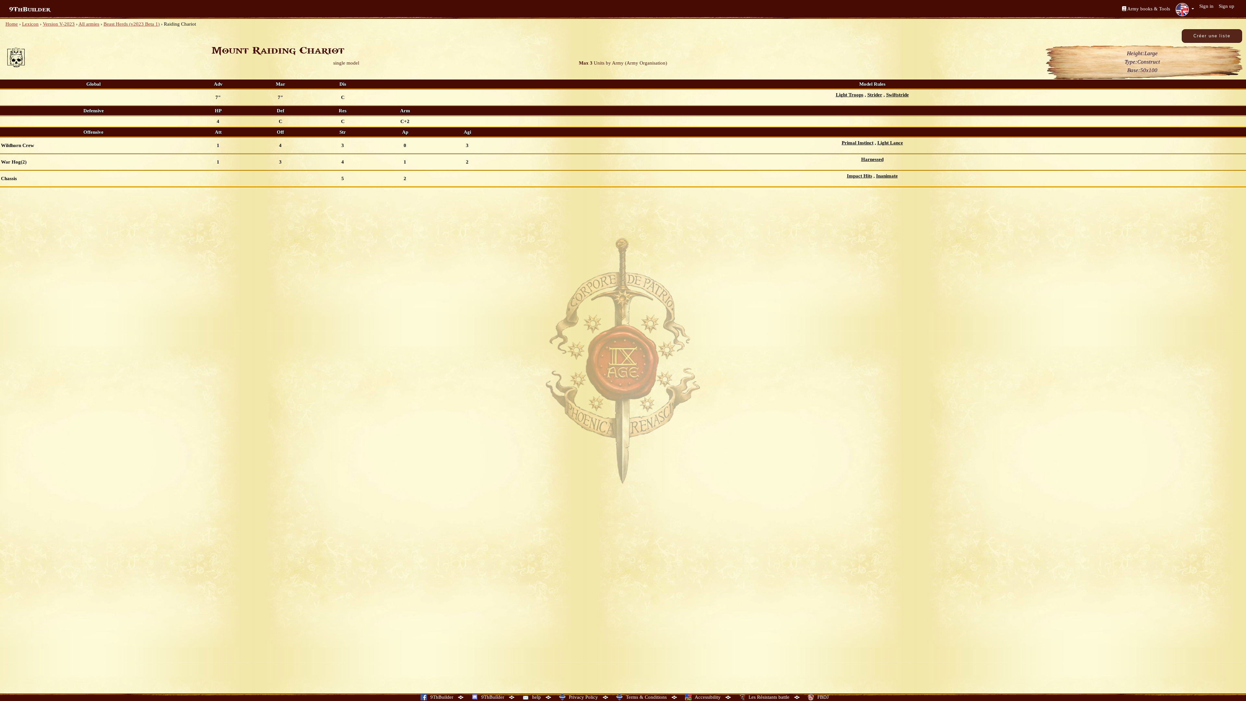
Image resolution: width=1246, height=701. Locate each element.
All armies (89, 24)
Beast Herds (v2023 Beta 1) (132, 24)
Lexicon (30, 24)
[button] (1185, 9)
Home (12, 24)
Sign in (1206, 6)
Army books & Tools (1148, 8)
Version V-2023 (59, 24)
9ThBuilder (29, 9)
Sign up (1226, 6)
